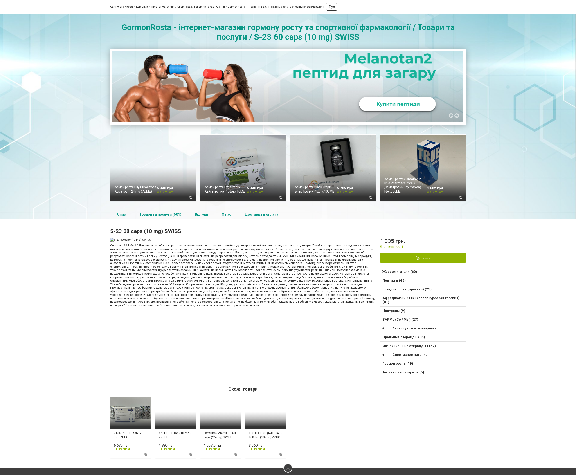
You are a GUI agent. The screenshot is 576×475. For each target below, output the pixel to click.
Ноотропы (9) (393, 311)
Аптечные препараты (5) (403, 372)
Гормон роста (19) (397, 363)
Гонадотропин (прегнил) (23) (407, 289)
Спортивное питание (410, 355)
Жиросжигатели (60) (399, 272)
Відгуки (201, 214)
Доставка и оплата (261, 214)
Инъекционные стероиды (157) (409, 346)
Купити (425, 258)
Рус (332, 7)
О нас (226, 214)
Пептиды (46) (394, 280)
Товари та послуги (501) (160, 214)
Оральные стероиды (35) (403, 337)
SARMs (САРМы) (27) (400, 320)
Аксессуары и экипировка (414, 328)
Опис (121, 214)
